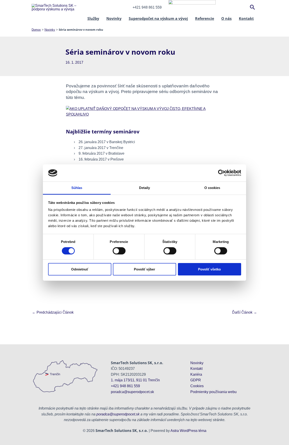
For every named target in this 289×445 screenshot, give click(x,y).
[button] (252, 7)
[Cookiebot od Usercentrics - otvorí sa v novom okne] (221, 173)
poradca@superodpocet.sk (132, 392)
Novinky (113, 18)
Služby (93, 18)
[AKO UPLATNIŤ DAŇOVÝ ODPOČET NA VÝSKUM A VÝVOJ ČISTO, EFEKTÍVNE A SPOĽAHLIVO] (144, 111)
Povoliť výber (144, 269)
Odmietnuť (79, 269)
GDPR (195, 380)
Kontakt (246, 18)
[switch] (119, 250)
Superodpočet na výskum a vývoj (158, 18)
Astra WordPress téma (188, 431)
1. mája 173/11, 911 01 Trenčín (135, 380)
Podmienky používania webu (213, 392)
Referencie (204, 18)
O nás (226, 18)
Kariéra (196, 374)
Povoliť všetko (209, 269)
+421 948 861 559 (125, 386)
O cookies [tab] (212, 188)
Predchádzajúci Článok (53, 312)
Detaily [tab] (144, 188)
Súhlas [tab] (76, 188)
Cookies (197, 386)
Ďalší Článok (244, 312)
